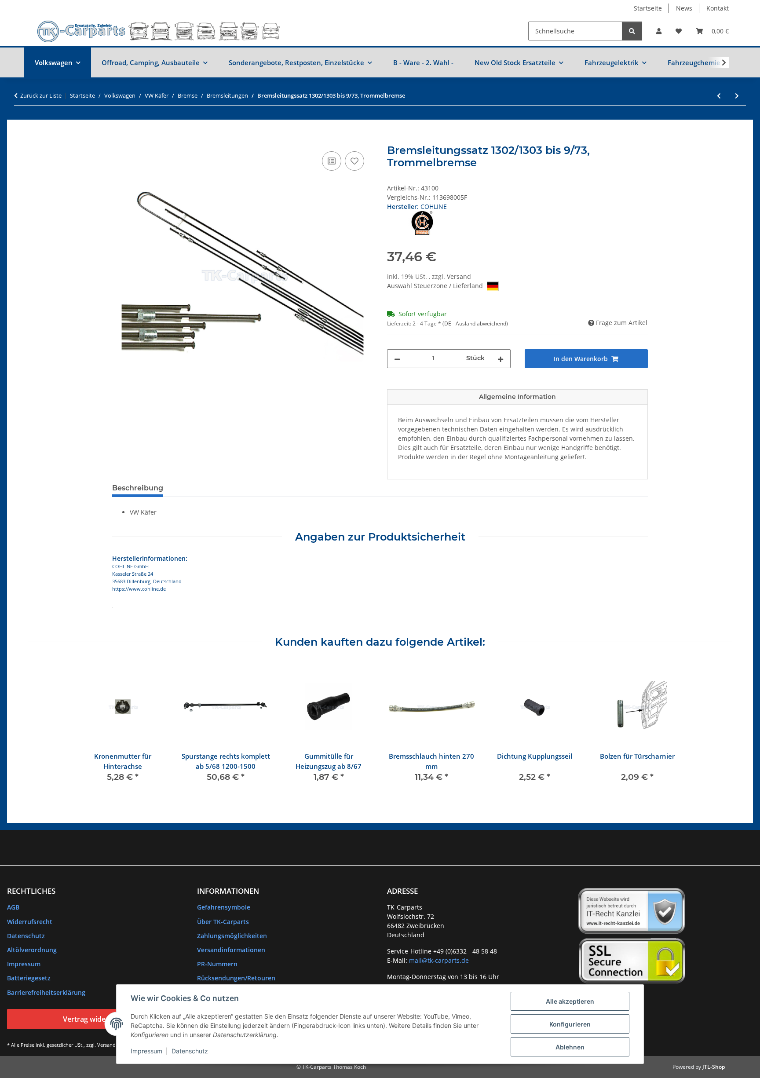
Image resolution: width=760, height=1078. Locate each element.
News (684, 8)
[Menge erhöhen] (500, 359)
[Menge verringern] (397, 359)
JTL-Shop (713, 1067)
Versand (459, 276)
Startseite (648, 8)
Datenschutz (190, 1051)
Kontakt (717, 8)
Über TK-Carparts (223, 921)
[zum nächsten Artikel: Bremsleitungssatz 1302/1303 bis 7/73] (737, 95)
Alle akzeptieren (570, 1001)
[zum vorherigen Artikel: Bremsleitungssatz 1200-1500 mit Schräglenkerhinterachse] (719, 95)
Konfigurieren (570, 1024)
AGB (13, 907)
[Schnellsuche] (632, 31)
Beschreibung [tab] (137, 488)
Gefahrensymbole (223, 907)
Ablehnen (570, 1047)
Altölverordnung (32, 950)
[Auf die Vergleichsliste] (331, 161)
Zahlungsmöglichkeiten (232, 936)
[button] (659, 31)
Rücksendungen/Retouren (236, 978)
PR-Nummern (217, 964)
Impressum (146, 1051)
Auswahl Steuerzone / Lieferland (436, 285)
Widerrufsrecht (29, 921)
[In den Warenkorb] (119, 139)
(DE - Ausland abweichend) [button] (475, 323)
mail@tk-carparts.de (439, 960)
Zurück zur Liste (41, 95)
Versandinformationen (231, 950)
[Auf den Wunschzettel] (354, 161)
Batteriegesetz (29, 978)
